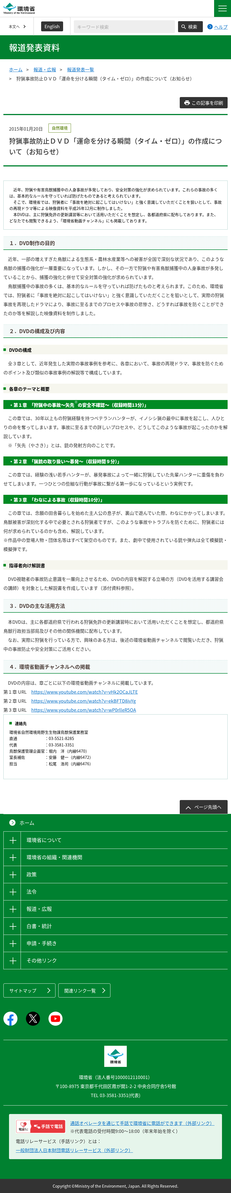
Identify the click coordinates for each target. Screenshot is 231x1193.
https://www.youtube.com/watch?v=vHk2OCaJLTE (84, 691)
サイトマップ (22, 990)
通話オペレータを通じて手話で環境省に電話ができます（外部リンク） (142, 1123)
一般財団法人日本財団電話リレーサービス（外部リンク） (74, 1150)
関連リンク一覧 (80, 990)
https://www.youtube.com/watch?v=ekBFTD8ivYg (83, 700)
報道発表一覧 (80, 69)
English (52, 26)
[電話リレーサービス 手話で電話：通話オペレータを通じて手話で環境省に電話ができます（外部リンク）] (41, 1126)
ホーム (16, 69)
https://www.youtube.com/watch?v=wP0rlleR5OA (83, 709)
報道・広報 (45, 69)
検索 (192, 26)
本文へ (14, 26)
